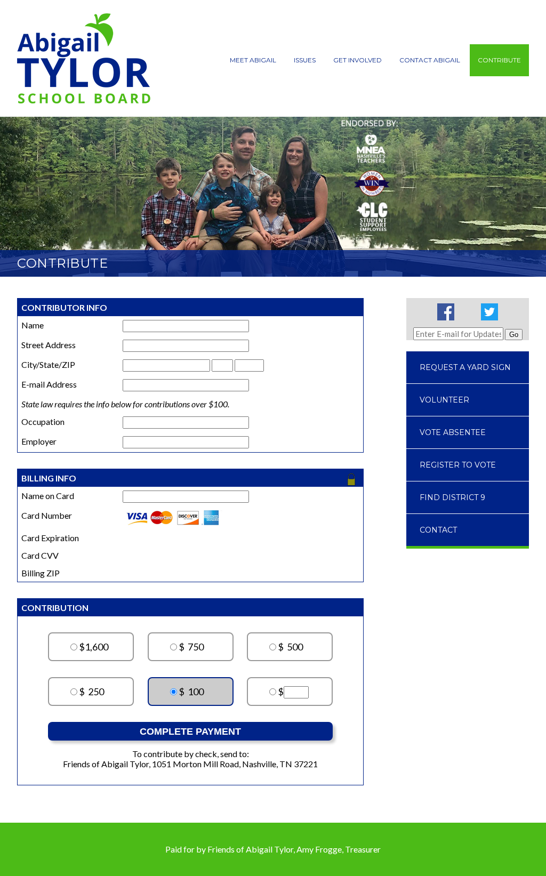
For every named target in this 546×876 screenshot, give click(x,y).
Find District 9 (452, 497)
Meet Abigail (253, 60)
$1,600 (93, 647)
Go (513, 335)
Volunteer (444, 400)
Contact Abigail (429, 60)
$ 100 (191, 691)
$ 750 (191, 647)
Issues (305, 60)
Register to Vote (458, 465)
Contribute (499, 60)
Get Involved (357, 60)
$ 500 (290, 647)
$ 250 (91, 691)
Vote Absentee (453, 432)
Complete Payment (190, 731)
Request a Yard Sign (465, 367)
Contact (438, 530)
